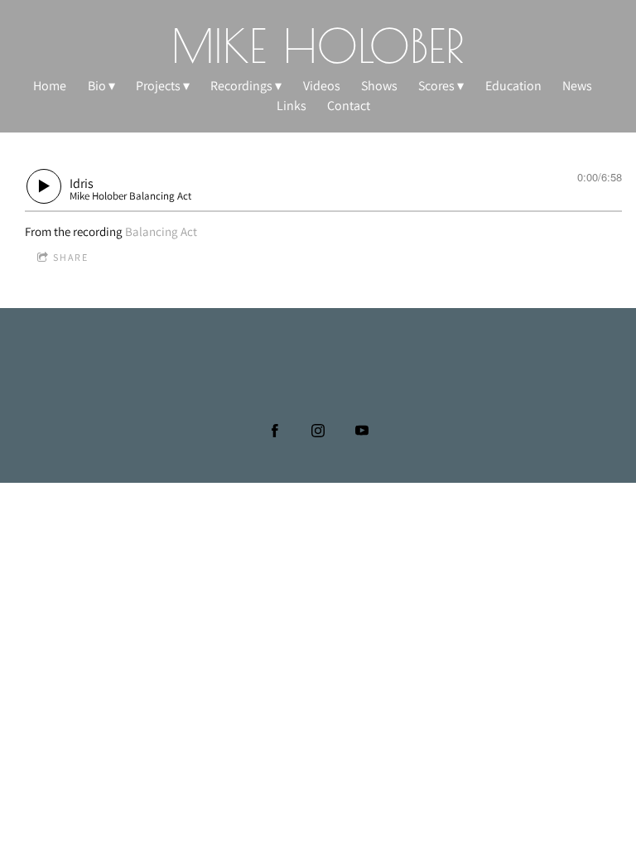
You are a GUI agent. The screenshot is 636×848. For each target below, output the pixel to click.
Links (291, 106)
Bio (97, 86)
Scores (436, 86)
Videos (321, 86)
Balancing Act (161, 231)
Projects (158, 86)
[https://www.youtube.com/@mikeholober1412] (362, 430)
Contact (348, 106)
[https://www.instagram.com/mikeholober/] (318, 430)
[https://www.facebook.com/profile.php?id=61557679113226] (275, 430)
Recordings (241, 86)
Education (513, 86)
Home (49, 86)
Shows (379, 86)
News (577, 86)
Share (71, 257)
